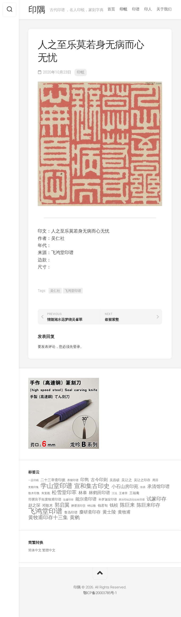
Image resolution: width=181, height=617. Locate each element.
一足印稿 (33, 480)
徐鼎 (142, 487)
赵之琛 (34, 505)
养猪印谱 (72, 480)
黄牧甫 (124, 511)
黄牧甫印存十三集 (48, 517)
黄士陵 (109, 512)
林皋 (82, 492)
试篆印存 (156, 499)
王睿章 (123, 493)
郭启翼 (62, 505)
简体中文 (34, 550)
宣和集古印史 (92, 486)
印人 (148, 9)
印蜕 (123, 9)
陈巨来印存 (148, 505)
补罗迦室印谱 (108, 499)
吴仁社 (55, 291)
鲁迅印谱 (71, 512)
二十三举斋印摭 (53, 480)
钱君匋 (103, 505)
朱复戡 (45, 493)
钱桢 (114, 505)
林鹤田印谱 (99, 492)
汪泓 (114, 493)
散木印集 (34, 493)
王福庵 (134, 493)
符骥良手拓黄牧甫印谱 (44, 499)
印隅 (36, 10)
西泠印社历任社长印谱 (132, 499)
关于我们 (164, 9)
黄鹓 (75, 517)
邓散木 (47, 505)
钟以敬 (91, 505)
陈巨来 (127, 505)
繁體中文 (48, 550)
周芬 (155, 480)
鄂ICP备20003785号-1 (100, 593)
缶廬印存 (68, 499)
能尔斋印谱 (86, 498)
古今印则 (99, 479)
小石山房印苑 (124, 486)
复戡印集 (33, 487)
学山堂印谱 (56, 486)
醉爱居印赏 (78, 505)
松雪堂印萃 (64, 492)
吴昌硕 (114, 480)
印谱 (136, 9)
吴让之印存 (142, 480)
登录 (76, 347)
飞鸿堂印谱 (73, 291)
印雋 (84, 479)
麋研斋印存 (90, 511)
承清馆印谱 (158, 486)
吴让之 (126, 480)
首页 (111, 9)
